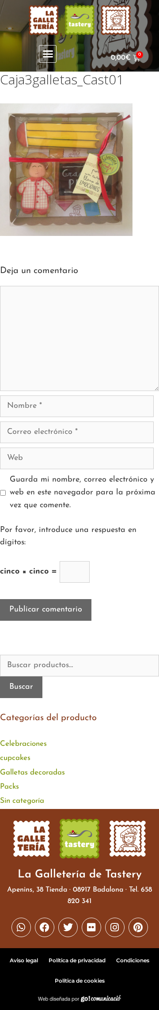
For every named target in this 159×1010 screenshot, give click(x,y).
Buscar (21, 687)
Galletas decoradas (32, 772)
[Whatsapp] (21, 927)
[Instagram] (115, 927)
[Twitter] (68, 927)
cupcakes (15, 758)
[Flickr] (91, 927)
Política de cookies (80, 980)
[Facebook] (44, 927)
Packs (9, 786)
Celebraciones (23, 744)
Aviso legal (24, 960)
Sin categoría (22, 801)
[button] (48, 54)
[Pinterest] (138, 927)
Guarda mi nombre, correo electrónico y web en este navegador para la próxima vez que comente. (82, 492)
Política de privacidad (77, 960)
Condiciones (132, 960)
